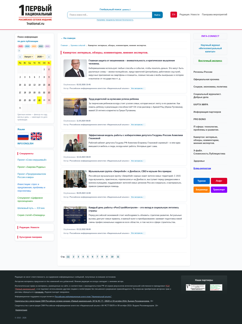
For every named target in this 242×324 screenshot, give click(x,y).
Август (27, 56)
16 (49, 85)
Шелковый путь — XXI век (31, 208)
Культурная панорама (30, 237)
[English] (36, 136)
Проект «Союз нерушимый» (32, 160)
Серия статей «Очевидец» (31, 215)
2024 (27, 46)
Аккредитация (21, 310)
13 (34, 85)
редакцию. (39, 292)
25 (25, 100)
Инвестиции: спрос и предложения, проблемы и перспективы (31, 187)
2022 (41, 46)
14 (39, 85)
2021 (47, 46)
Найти (157, 15)
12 (30, 85)
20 (34, 92)
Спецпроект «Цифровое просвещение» (30, 199)
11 (25, 85)
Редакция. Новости (29, 227)
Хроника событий (78, 45)
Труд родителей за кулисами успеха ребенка (114, 99)
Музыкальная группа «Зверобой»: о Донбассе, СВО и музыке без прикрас (130, 171)
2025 (21, 46)
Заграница (202, 189)
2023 (34, 46)
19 (30, 92)
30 (49, 100)
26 (30, 100)
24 (20, 100)
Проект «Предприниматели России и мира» (32, 175)
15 (44, 85)
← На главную (68, 38)
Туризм (201, 181)
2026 (39, 56)
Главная (64, 45)
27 (34, 100)
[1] (68, 256)
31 (20, 108)
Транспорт (219, 189)
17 (20, 92)
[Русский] (23, 136)
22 (44, 92)
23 (49, 92)
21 (39, 92)
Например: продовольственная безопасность (115, 20)
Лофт (219, 181)
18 (25, 92)
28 (39, 100)
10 (20, 85)
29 (44, 100)
